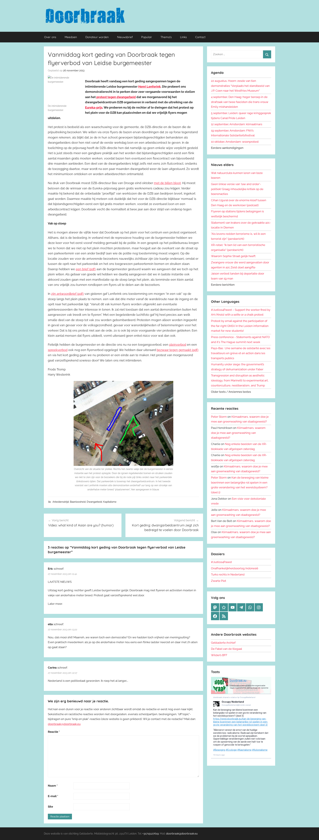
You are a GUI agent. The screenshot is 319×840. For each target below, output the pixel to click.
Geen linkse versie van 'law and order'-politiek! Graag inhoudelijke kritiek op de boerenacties (237, 189)
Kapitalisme (109, 501)
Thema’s (166, 37)
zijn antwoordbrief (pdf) (67, 293)
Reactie (54, 731)
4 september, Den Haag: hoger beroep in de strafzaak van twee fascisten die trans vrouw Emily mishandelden (239, 102)
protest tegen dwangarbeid (116, 97)
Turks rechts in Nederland (228, 574)
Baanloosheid (78, 501)
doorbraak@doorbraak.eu (64, 724)
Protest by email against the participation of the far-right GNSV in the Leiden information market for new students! (239, 326)
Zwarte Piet (218, 580)
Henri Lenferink (149, 86)
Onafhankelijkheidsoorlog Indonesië (234, 568)
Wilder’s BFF (219, 655)
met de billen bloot (167, 183)
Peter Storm (219, 416)
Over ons (50, 37)
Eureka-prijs (94, 107)
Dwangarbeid (94, 501)
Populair (146, 37)
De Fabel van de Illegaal (226, 648)
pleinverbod (177, 344)
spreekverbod (57, 350)
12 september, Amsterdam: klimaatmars (236, 124)
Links (183, 37)
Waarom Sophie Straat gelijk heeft (233, 256)
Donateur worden (97, 37)
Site (50, 806)
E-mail (53, 796)
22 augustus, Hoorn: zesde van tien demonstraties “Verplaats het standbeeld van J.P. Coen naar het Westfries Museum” (240, 85)
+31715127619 (150, 833)
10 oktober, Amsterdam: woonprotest (235, 141)
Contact (200, 37)
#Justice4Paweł (221, 562)
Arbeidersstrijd (61, 501)
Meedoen (71, 37)
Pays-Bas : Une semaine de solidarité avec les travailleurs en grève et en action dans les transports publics (240, 353)
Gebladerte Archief (223, 642)
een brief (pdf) (86, 269)
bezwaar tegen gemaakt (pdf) (177, 350)
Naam (53, 785)
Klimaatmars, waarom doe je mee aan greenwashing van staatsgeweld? (238, 432)
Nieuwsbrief (125, 37)
